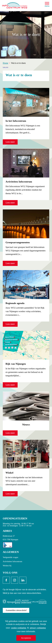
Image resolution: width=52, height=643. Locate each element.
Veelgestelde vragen (10, 557)
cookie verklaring (18, 628)
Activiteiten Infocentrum (12, 561)
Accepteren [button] (26, 638)
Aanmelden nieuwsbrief (16, 610)
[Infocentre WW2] (14, 4)
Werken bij (7, 566)
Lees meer (10, 142)
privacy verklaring (38, 628)
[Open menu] (47, 4)
